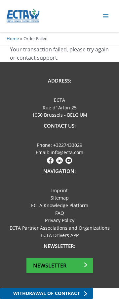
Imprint (59, 190)
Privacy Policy (59, 220)
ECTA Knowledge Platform (59, 205)
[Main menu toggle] (105, 16)
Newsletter (49, 265)
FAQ (59, 213)
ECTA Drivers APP (60, 235)
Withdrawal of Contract (46, 293)
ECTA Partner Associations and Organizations (60, 228)
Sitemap (60, 198)
